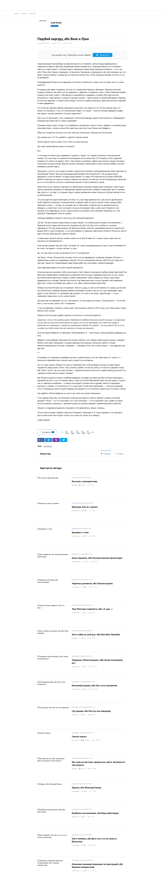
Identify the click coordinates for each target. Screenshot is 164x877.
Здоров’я (75, 485)
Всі (93, 432)
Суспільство (47, 446)
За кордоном (76, 561)
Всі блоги (24, 13)
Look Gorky (33, 13)
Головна (16, 13)
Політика (74, 638)
